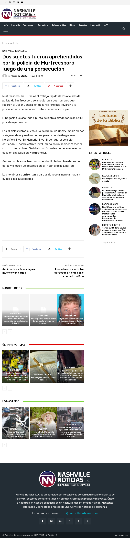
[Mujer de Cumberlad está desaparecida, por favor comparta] (70, 310)
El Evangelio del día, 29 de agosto (43, 379)
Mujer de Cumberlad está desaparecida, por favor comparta (71, 321)
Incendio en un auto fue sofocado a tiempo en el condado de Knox (69, 273)
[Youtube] (22, 3)
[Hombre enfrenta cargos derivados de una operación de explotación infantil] (15, 310)
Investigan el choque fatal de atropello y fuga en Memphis (43, 321)
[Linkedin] (60, 521)
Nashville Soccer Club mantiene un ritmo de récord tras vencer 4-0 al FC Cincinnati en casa (16, 376)
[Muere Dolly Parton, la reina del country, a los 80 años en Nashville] (43, 423)
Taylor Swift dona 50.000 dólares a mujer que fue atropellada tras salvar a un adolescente (114, 231)
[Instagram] (10, 3)
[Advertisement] (43, 212)
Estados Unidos (110, 204)
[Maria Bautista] (5, 76)
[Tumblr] (78, 521)
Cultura (42, 429)
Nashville (14, 43)
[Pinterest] (69, 521)
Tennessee (21, 51)
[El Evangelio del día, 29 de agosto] (43, 366)
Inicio (4, 43)
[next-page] (10, 331)
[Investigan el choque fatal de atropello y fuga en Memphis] (43, 310)
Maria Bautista (19, 76)
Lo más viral (70, 424)
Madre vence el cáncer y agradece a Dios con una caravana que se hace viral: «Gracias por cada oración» (70, 432)
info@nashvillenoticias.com (79, 513)
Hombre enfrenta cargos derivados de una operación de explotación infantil (16, 319)
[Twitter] (14, 3)
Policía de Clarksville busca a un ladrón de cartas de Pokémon (16, 434)
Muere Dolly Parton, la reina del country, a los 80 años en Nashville (43, 434)
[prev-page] (4, 331)
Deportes (15, 370)
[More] (70, 85)
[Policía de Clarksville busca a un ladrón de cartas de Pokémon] (15, 423)
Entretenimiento (111, 225)
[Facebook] (6, 3)
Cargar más (107, 242)
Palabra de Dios (42, 375)
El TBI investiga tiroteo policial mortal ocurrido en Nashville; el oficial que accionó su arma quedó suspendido (70, 375)
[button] (123, 28)
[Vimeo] (18, 3)
